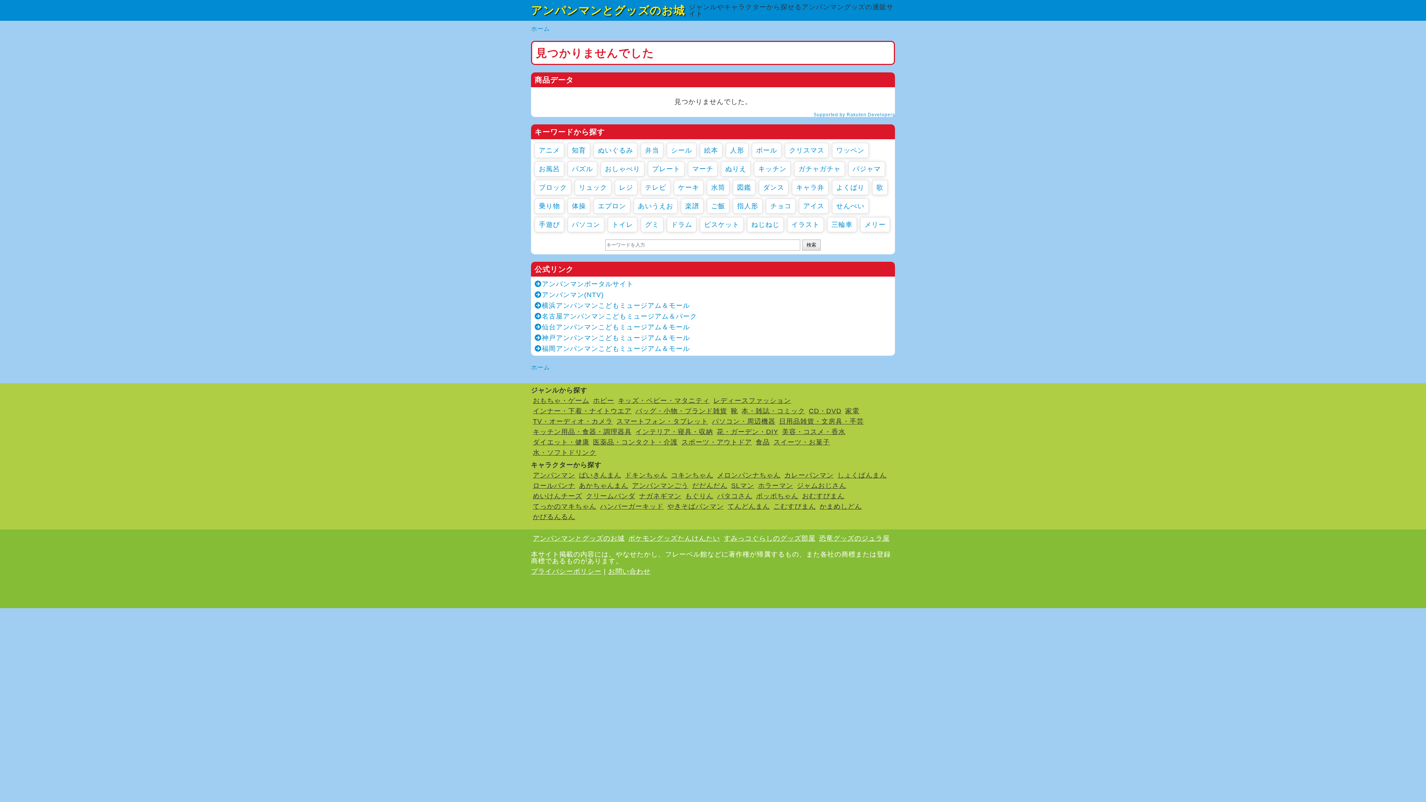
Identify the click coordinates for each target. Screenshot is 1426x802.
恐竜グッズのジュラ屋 (854, 538)
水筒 (718, 187)
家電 (852, 411)
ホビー (603, 400)
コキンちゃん (692, 475)
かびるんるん (554, 517)
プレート (666, 169)
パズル (582, 169)
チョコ (780, 206)
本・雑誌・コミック (773, 411)
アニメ (549, 150)
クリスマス (806, 150)
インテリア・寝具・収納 (674, 432)
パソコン (586, 224)
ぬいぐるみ (615, 150)
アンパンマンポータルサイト (588, 284)
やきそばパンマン (695, 506)
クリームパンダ (610, 496)
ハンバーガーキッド (632, 506)
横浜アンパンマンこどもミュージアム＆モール (616, 305)
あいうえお (655, 206)
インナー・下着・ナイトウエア (582, 411)
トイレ (622, 224)
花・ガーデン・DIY (747, 432)
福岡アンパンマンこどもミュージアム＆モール (616, 348)
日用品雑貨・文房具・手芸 (821, 421)
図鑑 (744, 187)
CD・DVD (825, 411)
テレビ (655, 187)
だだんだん (709, 485)
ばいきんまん (600, 475)
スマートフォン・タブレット (662, 421)
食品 (763, 442)
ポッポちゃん (777, 496)
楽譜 (692, 206)
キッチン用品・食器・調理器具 (582, 432)
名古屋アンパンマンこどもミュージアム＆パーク (619, 316)
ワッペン (850, 150)
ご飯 (718, 206)
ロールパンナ (554, 485)
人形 (737, 150)
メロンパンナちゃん (749, 475)
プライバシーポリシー (566, 571)
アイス (813, 206)
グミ (652, 224)
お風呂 (549, 169)
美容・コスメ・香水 (814, 432)
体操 (579, 206)
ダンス (773, 187)
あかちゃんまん (603, 485)
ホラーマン (775, 485)
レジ (626, 187)
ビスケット (721, 224)
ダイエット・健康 (561, 442)
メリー (875, 224)
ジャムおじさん (821, 485)
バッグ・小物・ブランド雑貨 (681, 411)
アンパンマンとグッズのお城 (608, 10)
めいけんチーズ (557, 496)
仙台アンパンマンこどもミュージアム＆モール (616, 327)
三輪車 (842, 224)
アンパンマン (554, 475)
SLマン (742, 485)
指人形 (747, 206)
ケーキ (688, 187)
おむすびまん (823, 496)
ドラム (681, 224)
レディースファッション (752, 400)
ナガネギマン (660, 496)
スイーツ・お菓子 (802, 442)
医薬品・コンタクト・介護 (635, 442)
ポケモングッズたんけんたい (674, 538)
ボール (766, 150)
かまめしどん (841, 506)
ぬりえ (735, 169)
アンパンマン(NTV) (573, 295)
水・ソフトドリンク (564, 452)
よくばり (850, 187)
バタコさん (734, 496)
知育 (579, 150)
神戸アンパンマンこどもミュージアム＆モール (616, 338)
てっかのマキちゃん (564, 506)
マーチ (702, 169)
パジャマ (867, 169)
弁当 (652, 150)
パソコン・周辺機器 (743, 421)
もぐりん (699, 496)
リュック (593, 187)
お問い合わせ (629, 571)
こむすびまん (795, 506)
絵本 (711, 150)
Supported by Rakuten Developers (854, 114)
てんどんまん (748, 506)
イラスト (805, 224)
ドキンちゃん (646, 475)
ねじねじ (765, 224)
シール (681, 150)
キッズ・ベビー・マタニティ (664, 400)
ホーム (540, 29)
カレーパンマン (809, 475)
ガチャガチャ (819, 169)
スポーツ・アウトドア (716, 442)
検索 (811, 245)
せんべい (850, 206)
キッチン (772, 169)
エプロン (612, 206)
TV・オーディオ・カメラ (573, 421)
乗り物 (549, 206)
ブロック (553, 187)
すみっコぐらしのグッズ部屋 (769, 538)
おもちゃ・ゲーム (561, 400)
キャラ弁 (810, 187)
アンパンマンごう (660, 485)
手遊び (549, 224)
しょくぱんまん (862, 475)
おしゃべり (622, 169)
